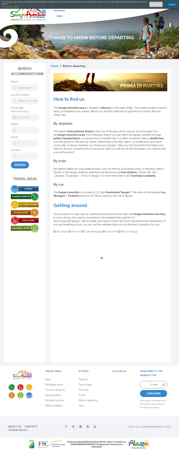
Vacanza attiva (53, 395)
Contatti (31, 426)
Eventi (81, 395)
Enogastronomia (54, 400)
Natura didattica (53, 405)
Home (54, 66)
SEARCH (20, 165)
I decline (156, 4)
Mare (48, 379)
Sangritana (62, 231)
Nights (14, 124)
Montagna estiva (54, 384)
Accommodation (20, 94)
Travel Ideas (85, 384)
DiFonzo (76, 231)
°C (145, 258)
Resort (14, 81)
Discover (83, 389)
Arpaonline (111, 231)
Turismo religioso (55, 389)
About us (14, 426)
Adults (14, 137)
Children (15, 150)
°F (150, 258)
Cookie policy (17, 430)
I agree (172, 4)
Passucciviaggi (129, 231)
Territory (83, 379)
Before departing (88, 400)
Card (59, 16)
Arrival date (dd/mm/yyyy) (19, 109)
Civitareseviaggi (93, 231)
